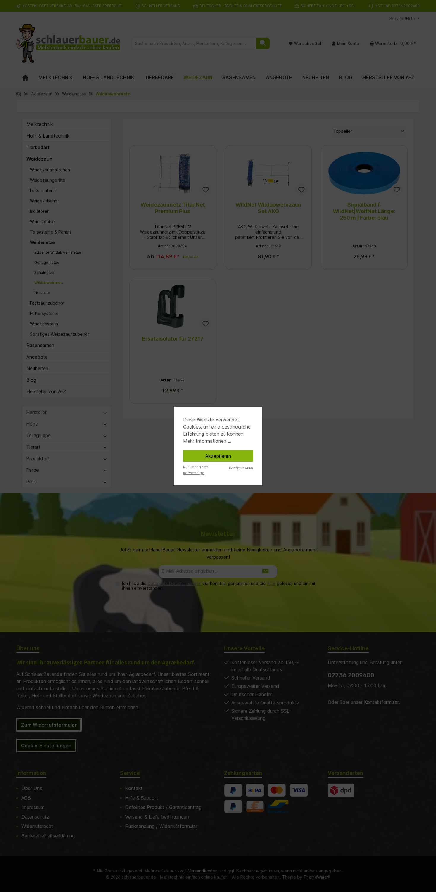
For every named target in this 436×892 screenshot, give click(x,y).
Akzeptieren (218, 456)
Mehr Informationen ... (207, 441)
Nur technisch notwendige (195, 470)
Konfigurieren (241, 468)
